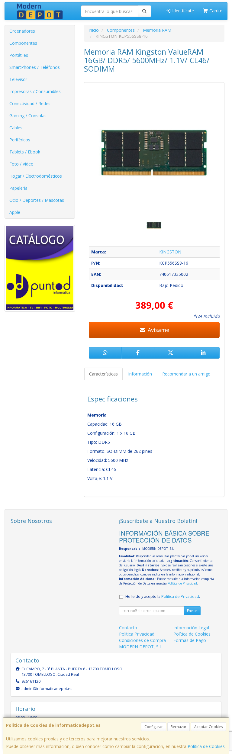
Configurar (153, 726)
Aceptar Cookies (208, 726)
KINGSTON (170, 252)
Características (103, 374)
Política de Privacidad (182, 583)
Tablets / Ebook (24, 152)
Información (140, 374)
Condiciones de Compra (142, 640)
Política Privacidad (136, 634)
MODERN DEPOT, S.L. (141, 646)
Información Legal (191, 627)
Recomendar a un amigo (186, 374)
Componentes (23, 43)
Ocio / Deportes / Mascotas (36, 200)
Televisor (18, 79)
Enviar (192, 610)
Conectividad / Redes (29, 103)
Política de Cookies (206, 746)
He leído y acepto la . (162, 596)
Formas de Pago (189, 640)
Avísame (157, 330)
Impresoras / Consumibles (35, 91)
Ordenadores (22, 31)
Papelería (18, 188)
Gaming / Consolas (28, 115)
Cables (15, 127)
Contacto (128, 627)
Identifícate (182, 11)
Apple (14, 212)
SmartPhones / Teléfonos (34, 67)
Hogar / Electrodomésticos (35, 176)
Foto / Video (21, 164)
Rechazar (178, 726)
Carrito (215, 11)
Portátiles (18, 55)
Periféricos (19, 140)
